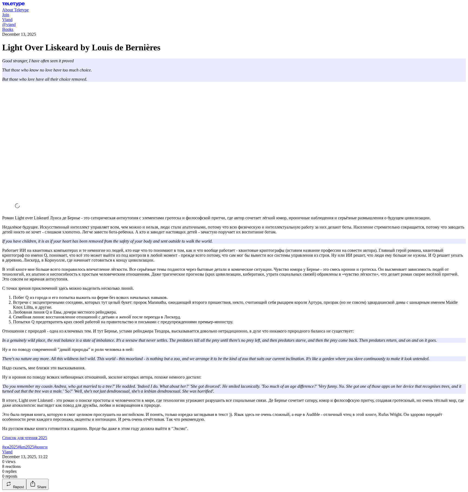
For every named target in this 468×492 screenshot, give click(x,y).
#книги (41, 447)
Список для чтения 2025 (24, 437)
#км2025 (10, 447)
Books (7, 29)
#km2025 (26, 447)
